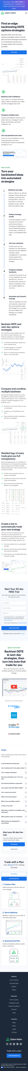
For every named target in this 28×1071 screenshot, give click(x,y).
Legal (14, 1029)
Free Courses (14, 999)
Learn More (14, 874)
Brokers (14, 986)
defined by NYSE (22, 623)
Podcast (14, 1009)
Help (14, 1012)
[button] (26, 13)
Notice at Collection (21, 1067)
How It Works (14, 980)
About (14, 1026)
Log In (23, 633)
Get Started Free (14, 878)
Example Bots (14, 983)
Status (14, 990)
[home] (8, 13)
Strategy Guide (14, 1003)
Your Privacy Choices (8, 1067)
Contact (14, 1032)
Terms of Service (8, 620)
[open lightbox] (14, 686)
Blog (14, 1022)
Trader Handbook (14, 1006)
